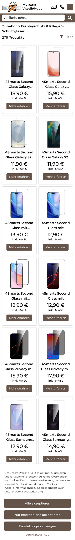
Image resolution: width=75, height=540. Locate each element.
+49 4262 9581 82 (62, 6)
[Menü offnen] (70, 7)
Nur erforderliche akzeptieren (37, 515)
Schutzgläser (13, 31)
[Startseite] (11, 6)
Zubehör (9, 26)
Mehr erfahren (19, 106)
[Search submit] (70, 18)
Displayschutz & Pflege (40, 26)
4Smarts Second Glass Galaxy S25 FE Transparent (19, 157)
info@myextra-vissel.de (54, 6)
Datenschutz (34, 534)
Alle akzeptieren (37, 503)
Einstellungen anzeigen (37, 526)
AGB (46, 534)
